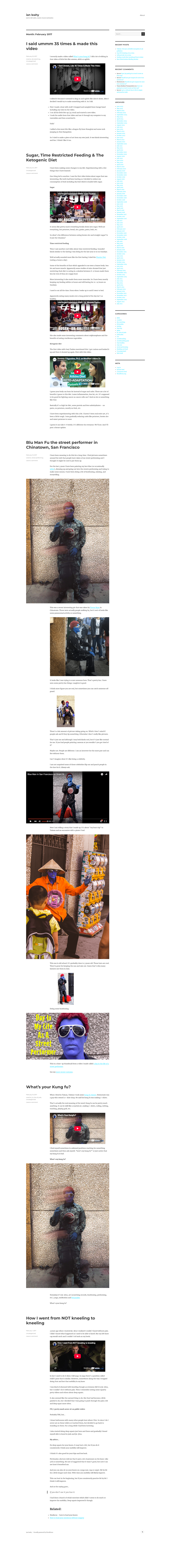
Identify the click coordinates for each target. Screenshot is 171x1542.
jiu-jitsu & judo (36, 1097)
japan (118, 330)
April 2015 (120, 258)
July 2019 (120, 181)
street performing (37, 458)
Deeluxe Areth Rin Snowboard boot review (130, 57)
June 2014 (120, 266)
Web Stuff (120, 353)
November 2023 (122, 121)
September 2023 (122, 123)
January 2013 (121, 291)
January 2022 (121, 142)
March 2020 (120, 167)
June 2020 (120, 160)
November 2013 (121, 272)
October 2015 (121, 254)
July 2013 (119, 279)
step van (119, 345)
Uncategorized (31, 61)
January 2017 (121, 231)
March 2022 (120, 140)
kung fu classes (90, 1095)
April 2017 (120, 227)
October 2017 (121, 216)
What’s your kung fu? (81, 56)
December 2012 (121, 293)
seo (118, 337)
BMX (118, 318)
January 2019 (121, 194)
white (52, 469)
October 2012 (121, 297)
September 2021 (122, 144)
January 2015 (121, 260)
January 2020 (121, 171)
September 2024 (122, 115)
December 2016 (122, 233)
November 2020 (122, 154)
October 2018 (121, 200)
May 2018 (120, 206)
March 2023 (120, 131)
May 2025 (120, 108)
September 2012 (122, 299)
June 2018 (120, 204)
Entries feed (120, 369)
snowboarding (121, 339)
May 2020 (120, 162)
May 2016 (120, 243)
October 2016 (121, 237)
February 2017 (121, 229)
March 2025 (120, 110)
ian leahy (32, 15)
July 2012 (119, 304)
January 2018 (121, 212)
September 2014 (122, 264)
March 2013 (120, 287)
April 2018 (120, 208)
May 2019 (120, 185)
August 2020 (121, 156)
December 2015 (121, 252)
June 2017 (120, 223)
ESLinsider (75, 1298)
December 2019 (122, 173)
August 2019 (121, 179)
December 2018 (121, 196)
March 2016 (120, 248)
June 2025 (120, 106)
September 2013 (122, 277)
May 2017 (120, 225)
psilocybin (120, 334)
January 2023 (121, 133)
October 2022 (121, 135)
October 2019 (121, 177)
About (142, 15)
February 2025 (121, 113)
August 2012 (120, 302)
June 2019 (120, 183)
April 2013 (120, 285)
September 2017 (122, 218)
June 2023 (120, 129)
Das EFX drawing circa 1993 (125, 53)
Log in (119, 367)
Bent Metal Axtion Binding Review (127, 59)
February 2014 (121, 270)
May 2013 (120, 283)
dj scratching (36, 59)
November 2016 (122, 235)
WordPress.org (121, 374)
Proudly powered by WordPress (43, 1532)
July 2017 (119, 221)
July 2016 (120, 241)
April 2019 (120, 187)
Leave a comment (32, 64)
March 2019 (120, 189)
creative (28, 59)
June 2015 (120, 256)
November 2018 (122, 198)
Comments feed (122, 372)
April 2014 (120, 268)
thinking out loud (122, 349)
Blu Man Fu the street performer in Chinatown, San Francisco (62, 445)
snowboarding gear (123, 341)
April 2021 (120, 150)
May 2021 (120, 148)
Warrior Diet (101, 257)
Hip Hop (119, 328)
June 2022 (120, 137)
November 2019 (122, 175)
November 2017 (122, 214)
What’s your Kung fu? (48, 1086)
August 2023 (121, 125)
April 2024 (120, 119)
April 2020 (120, 164)
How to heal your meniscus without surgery (67, 1518)
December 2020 (122, 152)
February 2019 (121, 191)
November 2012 (122, 295)
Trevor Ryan (95, 607)
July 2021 (119, 146)
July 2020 (120, 158)
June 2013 (120, 281)
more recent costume (64, 1072)
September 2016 (122, 239)
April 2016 (120, 245)
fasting (119, 326)
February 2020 (121, 169)
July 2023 (120, 127)
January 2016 (121, 250)
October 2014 (121, 262)
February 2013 (121, 289)
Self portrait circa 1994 (124, 55)
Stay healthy (120, 343)
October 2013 (121, 275)
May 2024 (120, 117)
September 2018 (122, 202)
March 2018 (120, 210)
